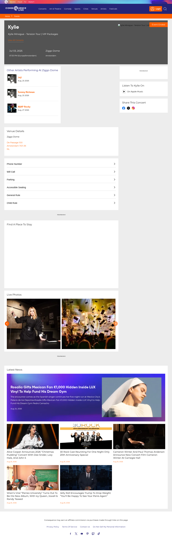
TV (25, 2)
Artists (103, 9)
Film (20, 2)
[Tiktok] (101, 533)
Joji (20, 77)
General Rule (13, 195)
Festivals (113, 9)
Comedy (68, 9)
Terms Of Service (69, 527)
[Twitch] (96, 533)
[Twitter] (79, 533)
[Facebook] (73, 533)
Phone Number (14, 164)
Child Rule (12, 203)
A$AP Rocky (24, 107)
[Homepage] (16, 9)
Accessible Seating (16, 187)
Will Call (11, 172)
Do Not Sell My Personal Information (109, 527)
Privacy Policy (53, 527)
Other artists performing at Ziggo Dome (32, 70)
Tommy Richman (26, 92)
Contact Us (85, 527)
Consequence (6, 2)
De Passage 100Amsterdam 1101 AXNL (16, 145)
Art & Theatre (55, 9)
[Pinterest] (90, 533)
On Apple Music (135, 91)
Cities (85, 9)
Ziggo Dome (53, 51)
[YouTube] (84, 533)
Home (7, 16)
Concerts (42, 9)
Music (13, 2)
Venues (94, 9)
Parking (10, 179)
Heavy (31, 2)
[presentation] (7, 323)
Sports (77, 9)
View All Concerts (16, 40)
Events (17, 16)
